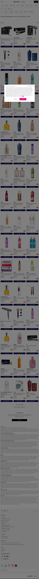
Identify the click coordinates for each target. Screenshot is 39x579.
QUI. (23, 96)
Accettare (23, 99)
